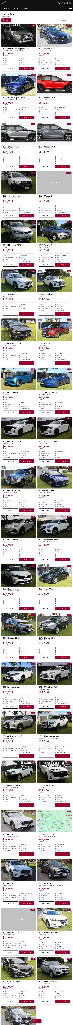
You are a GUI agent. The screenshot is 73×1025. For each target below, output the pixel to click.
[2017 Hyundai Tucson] (54, 919)
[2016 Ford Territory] (54, 968)
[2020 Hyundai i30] (54, 477)
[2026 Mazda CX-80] (18, 428)
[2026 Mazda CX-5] (54, 84)
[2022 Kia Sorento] (18, 575)
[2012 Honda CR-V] (54, 624)
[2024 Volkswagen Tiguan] (18, 84)
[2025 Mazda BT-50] (54, 772)
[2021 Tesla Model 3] (54, 379)
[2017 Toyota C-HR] (54, 231)
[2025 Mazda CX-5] (18, 133)
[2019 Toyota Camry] (18, 968)
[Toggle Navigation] (70, 8)
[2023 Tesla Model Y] (54, 575)
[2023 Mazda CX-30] (18, 329)
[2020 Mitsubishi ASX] (54, 280)
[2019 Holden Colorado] (54, 722)
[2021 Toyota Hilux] (18, 182)
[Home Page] (3, 3)
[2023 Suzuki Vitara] (18, 673)
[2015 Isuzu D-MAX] (18, 772)
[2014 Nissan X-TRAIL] (18, 231)
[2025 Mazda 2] (54, 35)
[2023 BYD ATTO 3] (18, 379)
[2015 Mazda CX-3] (18, 624)
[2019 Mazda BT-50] (18, 477)
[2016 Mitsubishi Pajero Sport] (18, 35)
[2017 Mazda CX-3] (18, 280)
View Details (10, 68)
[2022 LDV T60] (54, 870)
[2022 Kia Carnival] (54, 329)
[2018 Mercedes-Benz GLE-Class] (54, 526)
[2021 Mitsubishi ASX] (54, 673)
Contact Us (27, 68)
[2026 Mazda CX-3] (18, 870)
